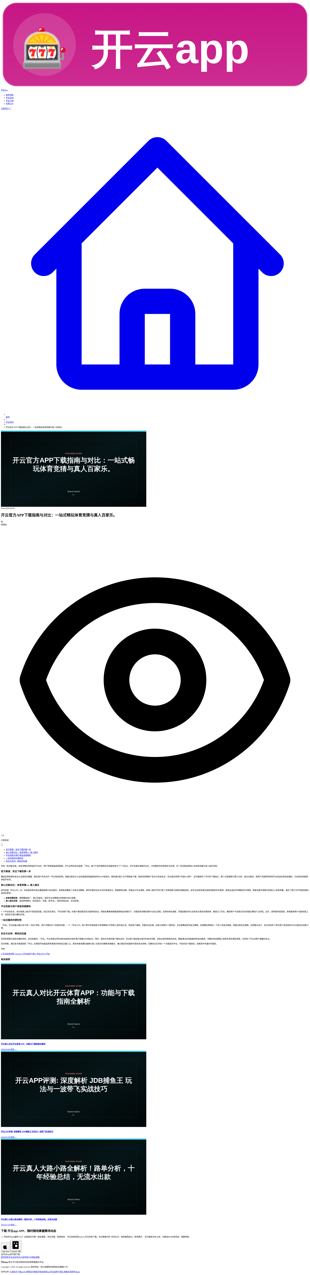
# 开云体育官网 (7, 954)
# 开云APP (39, 954)
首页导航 (10, 95)
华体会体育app (44, 1272)
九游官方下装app (17, 1272)
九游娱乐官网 (67, 1272)
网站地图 (35, 1257)
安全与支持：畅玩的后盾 (16, 861)
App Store (5, 1251)
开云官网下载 (56, 1272)
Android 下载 (16, 1251)
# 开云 (47, 954)
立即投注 (5, 109)
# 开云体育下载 (28, 954)
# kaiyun (17, 954)
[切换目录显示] (2, 844)
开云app (76, 1272)
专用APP (9, 104)
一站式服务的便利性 (14, 858)
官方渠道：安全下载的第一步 (18, 850)
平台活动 (10, 98)
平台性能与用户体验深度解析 (18, 855)
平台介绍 (10, 101)
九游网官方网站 (31, 1272)
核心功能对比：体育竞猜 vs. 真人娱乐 (22, 852)
